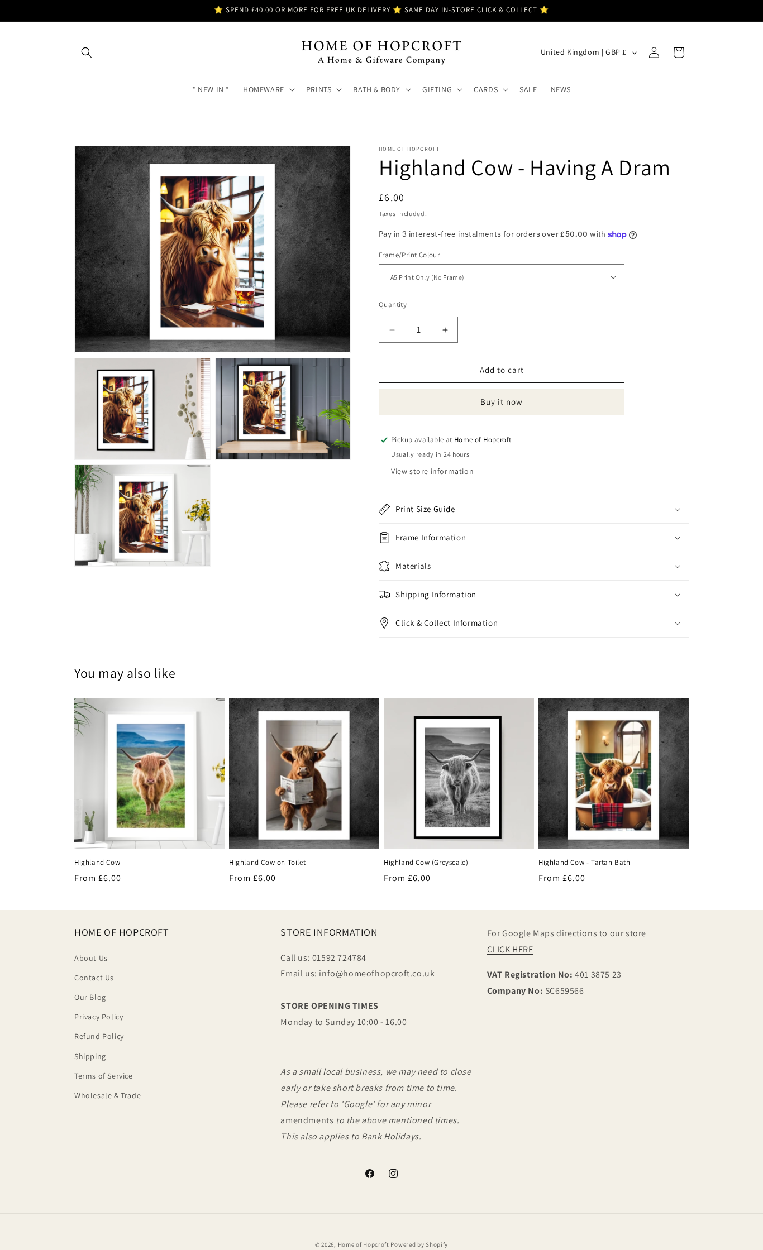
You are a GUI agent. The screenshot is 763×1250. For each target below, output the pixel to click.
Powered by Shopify (419, 1244)
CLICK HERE (510, 949)
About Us (91, 958)
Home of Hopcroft (363, 1244)
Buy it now (501, 401)
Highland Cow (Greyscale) (426, 862)
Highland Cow (97, 862)
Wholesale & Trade (107, 1095)
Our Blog (90, 997)
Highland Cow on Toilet (267, 862)
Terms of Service (103, 1076)
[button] (86, 52)
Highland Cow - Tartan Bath (584, 862)
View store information (432, 471)
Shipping (90, 1056)
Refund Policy (99, 1037)
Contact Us (94, 978)
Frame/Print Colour (409, 255)
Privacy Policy (98, 1017)
